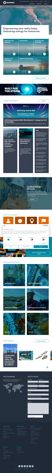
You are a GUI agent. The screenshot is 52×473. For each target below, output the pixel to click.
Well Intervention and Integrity (9, 433)
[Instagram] (33, 466)
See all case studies (41, 341)
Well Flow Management (7, 429)
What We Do (32, 3)
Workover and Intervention (22, 433)
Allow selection (26, 246)
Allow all (40, 246)
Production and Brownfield (22, 431)
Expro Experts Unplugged (8, 452)
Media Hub (39, 3)
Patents (4, 438)
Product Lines (6, 426)
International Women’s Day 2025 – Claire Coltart (41, 156)
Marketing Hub (6, 457)
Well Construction (6, 428)
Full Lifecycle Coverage (40, 78)
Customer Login (6, 436)
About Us (45, 3)
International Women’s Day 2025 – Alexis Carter (41, 163)
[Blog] (30, 466)
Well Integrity (33, 431)
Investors (36, 1)
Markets (33, 426)
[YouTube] (27, 466)
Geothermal (33, 439)
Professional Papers (7, 455)
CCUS (32, 436)
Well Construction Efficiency (36, 428)
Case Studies (5, 450)
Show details (43, 243)
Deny (11, 246)
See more (44, 101)
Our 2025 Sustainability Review (25, 1)
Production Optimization (35, 429)
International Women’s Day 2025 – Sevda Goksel (41, 167)
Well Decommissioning (21, 434)
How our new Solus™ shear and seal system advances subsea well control (41, 139)
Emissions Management (35, 434)
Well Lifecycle (20, 426)
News (4, 448)
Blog (4, 453)
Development (19, 429)
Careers (32, 1)
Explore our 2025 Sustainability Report (39, 253)
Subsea (4, 431)
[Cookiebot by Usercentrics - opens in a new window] (43, 225)
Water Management (34, 438)
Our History (19, 450)
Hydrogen (32, 441)
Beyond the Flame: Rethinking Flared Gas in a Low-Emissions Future (41, 144)
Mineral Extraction (34, 443)
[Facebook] (22, 466)
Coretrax (5, 434)
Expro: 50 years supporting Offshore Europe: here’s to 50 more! (41, 149)
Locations (41, 1)
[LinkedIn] (25, 466)
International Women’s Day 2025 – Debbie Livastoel (41, 153)
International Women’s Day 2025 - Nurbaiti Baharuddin (41, 160)
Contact (45, 1)
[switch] (20, 239)
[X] (19, 466)
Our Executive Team (20, 452)
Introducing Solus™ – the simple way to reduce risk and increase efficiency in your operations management (41, 134)
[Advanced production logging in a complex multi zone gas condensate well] (42, 355)
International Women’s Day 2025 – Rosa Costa (41, 171)
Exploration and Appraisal (22, 428)
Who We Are (19, 448)
